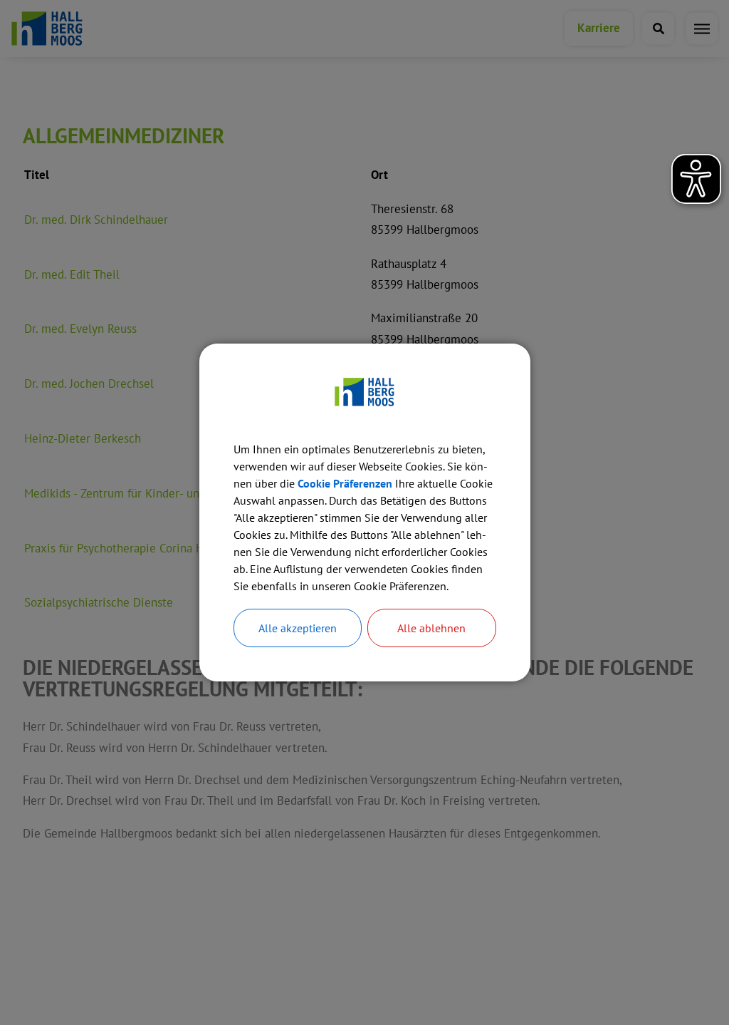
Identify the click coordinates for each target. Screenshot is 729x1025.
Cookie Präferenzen (345, 483)
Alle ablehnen (431, 628)
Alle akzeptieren (297, 628)
